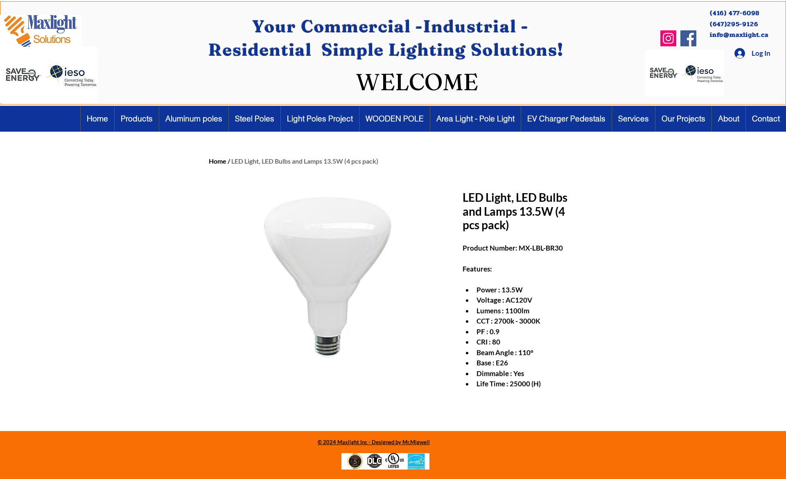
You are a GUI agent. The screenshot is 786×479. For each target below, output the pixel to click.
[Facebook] (688, 38)
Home (217, 161)
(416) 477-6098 (736, 13)
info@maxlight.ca (739, 35)
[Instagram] (668, 38)
